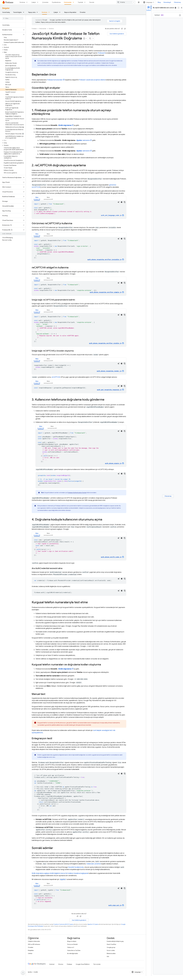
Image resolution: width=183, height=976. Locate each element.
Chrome (60, 964)
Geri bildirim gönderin (117, 34)
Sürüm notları (111, 950)
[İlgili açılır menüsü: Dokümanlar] (74, 2)
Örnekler (83, 12)
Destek (91, 2)
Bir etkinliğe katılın (72, 953)
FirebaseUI (101, 53)
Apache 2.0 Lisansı (93, 924)
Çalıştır (33, 2)
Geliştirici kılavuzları (34, 941)
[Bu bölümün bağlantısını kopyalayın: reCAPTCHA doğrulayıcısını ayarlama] (88, 165)
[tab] (37, 198)
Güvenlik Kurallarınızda (76, 867)
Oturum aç (177, 2)
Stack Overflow (111, 944)
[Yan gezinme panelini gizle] (23, 972)
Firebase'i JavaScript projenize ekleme (92, 80)
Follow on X (70, 947)
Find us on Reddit (72, 944)
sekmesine (83, 140)
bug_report (175, 8)
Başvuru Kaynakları (70, 12)
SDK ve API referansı (34, 944)
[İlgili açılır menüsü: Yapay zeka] (37, 12)
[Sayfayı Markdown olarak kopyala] (90, 38)
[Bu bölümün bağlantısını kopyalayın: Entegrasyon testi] (54, 738)
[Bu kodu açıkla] (118, 202)
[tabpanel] (79, 210)
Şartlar (30, 972)
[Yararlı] (122, 28)
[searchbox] (12, 18)
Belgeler (6, 8)
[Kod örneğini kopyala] (124, 202)
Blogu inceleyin (71, 941)
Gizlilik (36, 972)
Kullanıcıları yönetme (94, 864)
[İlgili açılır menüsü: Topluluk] (85, 2)
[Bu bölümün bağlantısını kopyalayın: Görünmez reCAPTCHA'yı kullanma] (74, 223)
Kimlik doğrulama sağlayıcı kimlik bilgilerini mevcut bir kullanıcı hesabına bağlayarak (60, 873)
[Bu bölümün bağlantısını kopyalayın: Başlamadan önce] (58, 75)
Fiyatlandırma (56, 2)
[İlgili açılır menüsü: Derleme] (27, 2)
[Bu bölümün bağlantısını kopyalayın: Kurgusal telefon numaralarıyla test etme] (90, 602)
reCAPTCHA (56, 377)
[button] (11, 30)
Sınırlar (77, 492)
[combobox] (125, 2)
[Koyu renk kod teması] (121, 202)
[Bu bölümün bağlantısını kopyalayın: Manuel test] (47, 694)
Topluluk (80, 2)
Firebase (34, 28)
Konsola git (167, 2)
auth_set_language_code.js (111, 215)
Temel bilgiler (17, 12)
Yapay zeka (31, 12)
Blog (159, 2)
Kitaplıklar (31, 950)
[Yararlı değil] (124, 28)
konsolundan (54, 80)
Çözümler (45, 2)
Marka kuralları (111, 953)
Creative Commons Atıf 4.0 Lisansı (63, 924)
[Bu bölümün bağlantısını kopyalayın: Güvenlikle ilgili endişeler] (62, 88)
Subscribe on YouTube (73, 950)
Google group (111, 947)
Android (51, 964)
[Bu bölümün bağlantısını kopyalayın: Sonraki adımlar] (55, 848)
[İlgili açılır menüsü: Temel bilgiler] (24, 12)
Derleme (22, 2)
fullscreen (178, 8)
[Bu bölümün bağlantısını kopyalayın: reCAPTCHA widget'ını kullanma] (70, 268)
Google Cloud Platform (83, 964)
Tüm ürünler (97, 964)
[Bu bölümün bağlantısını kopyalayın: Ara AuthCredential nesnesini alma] (64, 568)
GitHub (30, 953)
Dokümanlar (68, 2)
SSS (108, 956)
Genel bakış (6, 12)
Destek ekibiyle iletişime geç (115, 941)
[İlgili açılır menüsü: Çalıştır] (38, 2)
